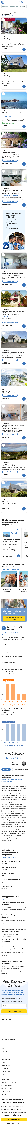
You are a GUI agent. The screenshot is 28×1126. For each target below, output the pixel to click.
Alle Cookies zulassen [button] (14, 1119)
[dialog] (14, 1113)
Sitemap (3, 1035)
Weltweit (4, 1032)
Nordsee (3, 1023)
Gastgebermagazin (6, 1085)
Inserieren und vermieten (8, 1082)
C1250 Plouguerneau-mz (17, 938)
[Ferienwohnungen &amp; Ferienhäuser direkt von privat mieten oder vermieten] (2, 2)
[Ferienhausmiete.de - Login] (22, 2)
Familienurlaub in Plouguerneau (9, 828)
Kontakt (3, 1074)
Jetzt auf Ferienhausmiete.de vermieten (14, 618)
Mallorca (4, 1029)
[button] (26, 2)
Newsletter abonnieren (14, 1011)
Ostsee (3, 1026)
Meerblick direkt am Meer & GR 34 (10, 939)
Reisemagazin (5, 1068)
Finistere (11, 786)
